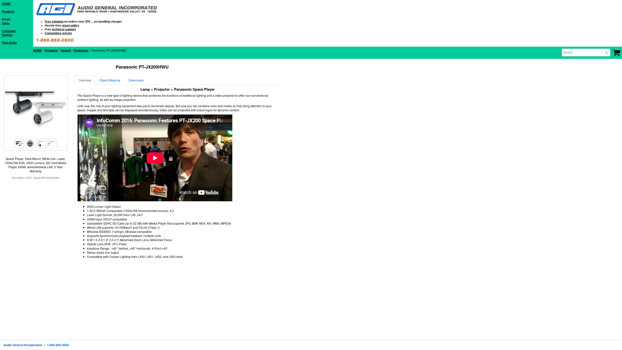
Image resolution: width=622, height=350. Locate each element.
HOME (6, 4)
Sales (6, 23)
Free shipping (54, 21)
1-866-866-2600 (58, 345)
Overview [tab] (85, 80)
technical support (64, 29)
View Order (9, 42)
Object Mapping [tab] (109, 80)
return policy (70, 25)
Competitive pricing (58, 33)
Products (8, 11)
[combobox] (583, 52)
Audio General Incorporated (23, 345)
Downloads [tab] (136, 80)
